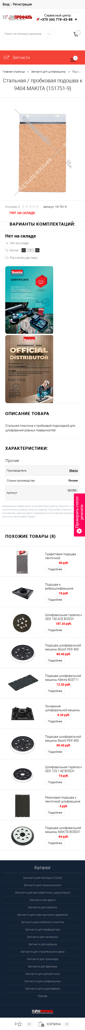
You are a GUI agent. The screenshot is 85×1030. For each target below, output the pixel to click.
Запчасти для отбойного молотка (42, 922)
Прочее (42, 996)
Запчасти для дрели (42, 900)
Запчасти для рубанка (42, 944)
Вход (6, 4)
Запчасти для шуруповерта (42, 988)
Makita (73, 470)
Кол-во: (14, 250)
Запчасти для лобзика (42, 907)
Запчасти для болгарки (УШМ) (42, 877)
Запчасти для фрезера (42, 966)
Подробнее (55, 569)
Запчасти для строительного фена (42, 951)
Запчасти (21, 57)
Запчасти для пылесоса (42, 937)
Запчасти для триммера (42, 959)
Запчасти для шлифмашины (42, 981)
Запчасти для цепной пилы (42, 973)
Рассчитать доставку (23, 257)
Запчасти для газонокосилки (42, 885)
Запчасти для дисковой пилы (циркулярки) (42, 892)
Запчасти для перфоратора (42, 929)
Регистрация (22, 4)
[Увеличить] (42, 152)
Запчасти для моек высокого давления (42, 914)
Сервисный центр (58, 17)
